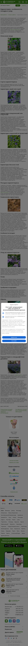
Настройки (14, 340)
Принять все (14, 337)
